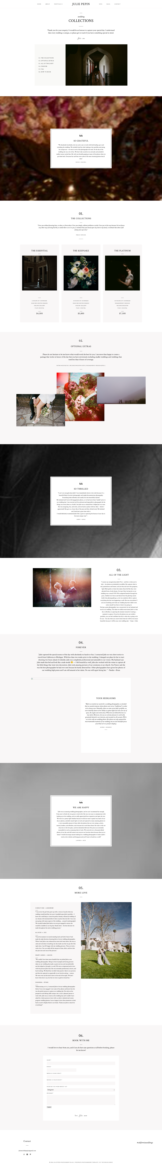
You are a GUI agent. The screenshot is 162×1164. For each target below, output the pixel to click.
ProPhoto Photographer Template (86, 1162)
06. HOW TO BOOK (45, 72)
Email (49, 1066)
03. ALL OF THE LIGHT (46, 63)
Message (50, 1093)
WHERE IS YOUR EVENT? (54, 1080)
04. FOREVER (43, 66)
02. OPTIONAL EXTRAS (46, 61)
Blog (108, 4)
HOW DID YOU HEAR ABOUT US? (57, 1086)
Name (49, 1060)
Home (39, 4)
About (47, 4)
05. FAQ (41, 69)
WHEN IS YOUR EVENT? (54, 1073)
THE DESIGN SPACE (107, 1162)
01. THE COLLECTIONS (46, 58)
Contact (117, 4)
